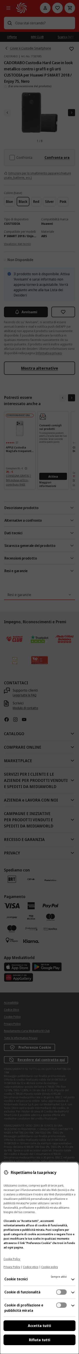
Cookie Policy (12, 1259)
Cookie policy (49, 1267)
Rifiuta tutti (39, 1339)
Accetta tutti (39, 1325)
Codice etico (30, 1267)
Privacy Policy (12, 1267)
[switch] (61, 1292)
